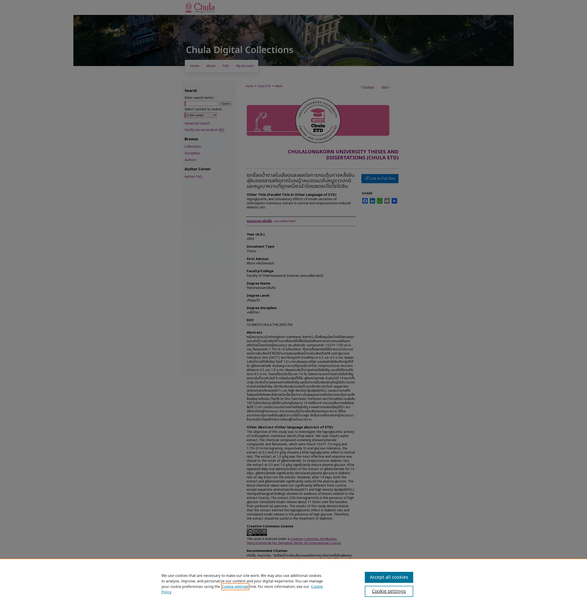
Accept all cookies (389, 577)
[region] (293, 584)
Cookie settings (235, 587)
